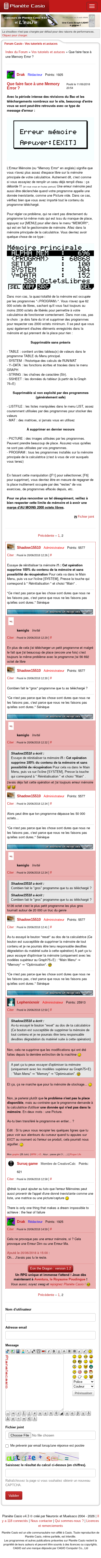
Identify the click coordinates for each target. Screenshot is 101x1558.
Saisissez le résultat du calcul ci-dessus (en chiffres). (45, 1465)
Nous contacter (41, 1521)
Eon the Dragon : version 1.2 (50, 1268)
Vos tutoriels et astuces (48, 52)
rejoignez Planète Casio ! (68, 1284)
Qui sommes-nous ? (69, 1521)
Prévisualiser (83, 1393)
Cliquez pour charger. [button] (15, 35)
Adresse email (16, 1327)
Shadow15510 (29, 547)
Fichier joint (86, 516)
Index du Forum (16, 52)
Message (12, 1345)
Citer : (12, 555)
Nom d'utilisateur (18, 1309)
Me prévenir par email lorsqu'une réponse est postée (47, 1445)
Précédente (46, 535)
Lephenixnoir (28, 1002)
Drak (21, 74)
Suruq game (28, 1163)
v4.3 (26, 1516)
